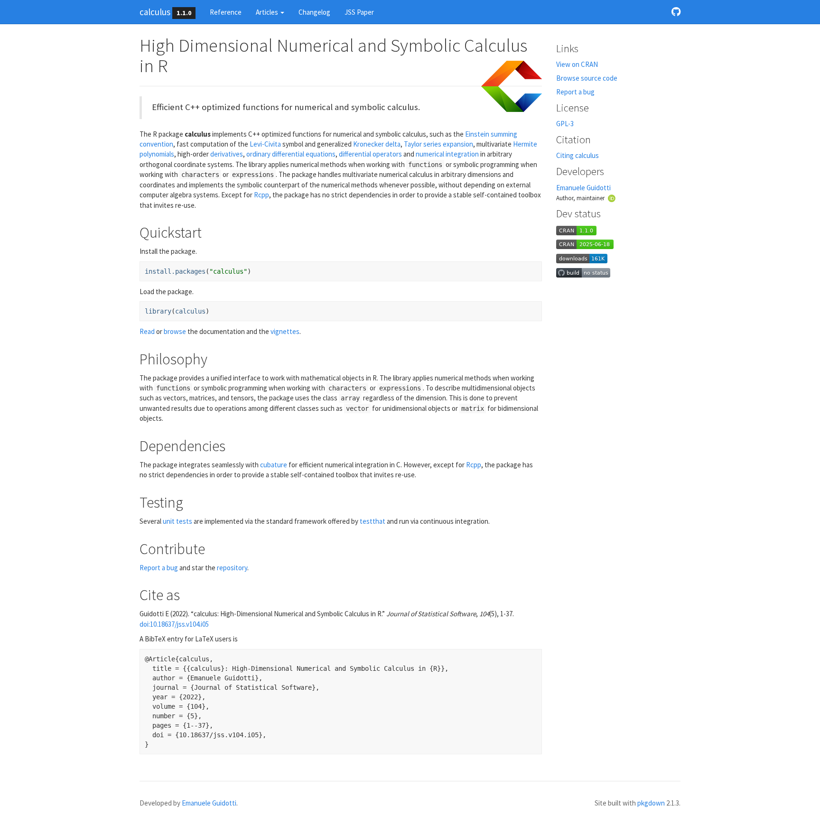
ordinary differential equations (290, 153)
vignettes (284, 331)
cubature (273, 464)
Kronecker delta (377, 143)
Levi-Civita (265, 143)
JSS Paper (359, 12)
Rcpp (261, 194)
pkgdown (651, 802)
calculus (155, 12)
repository (232, 567)
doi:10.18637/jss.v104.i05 (174, 624)
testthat (372, 521)
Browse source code (586, 78)
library (158, 311)
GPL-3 (565, 123)
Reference (226, 12)
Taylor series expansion (438, 143)
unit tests (177, 521)
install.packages (175, 271)
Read (147, 331)
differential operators (370, 153)
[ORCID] (611, 197)
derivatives (226, 153)
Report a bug (159, 567)
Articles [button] (268, 12)
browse (175, 331)
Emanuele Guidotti (583, 187)
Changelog (314, 12)
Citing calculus (577, 155)
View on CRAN (577, 64)
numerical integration (447, 153)
